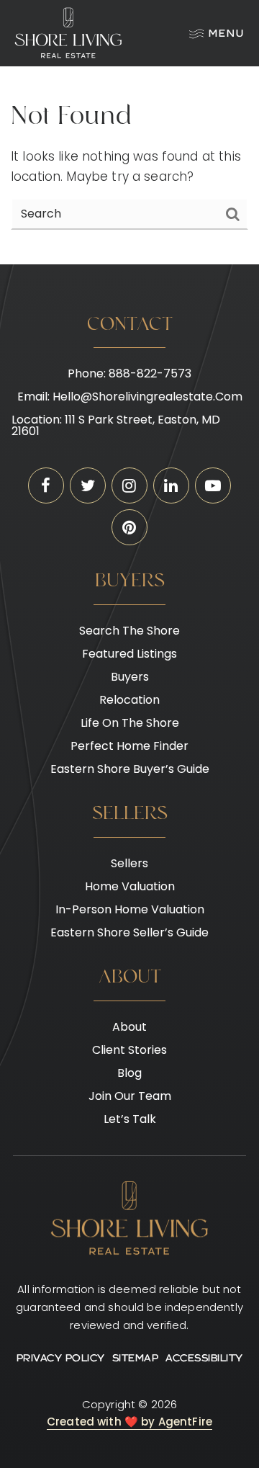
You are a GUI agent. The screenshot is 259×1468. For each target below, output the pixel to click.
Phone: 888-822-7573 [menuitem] (129, 373)
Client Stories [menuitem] (129, 1050)
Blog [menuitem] (129, 1073)
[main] (129, 165)
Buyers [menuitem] (130, 676)
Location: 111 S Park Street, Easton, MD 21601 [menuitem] (116, 425)
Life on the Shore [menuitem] (130, 723)
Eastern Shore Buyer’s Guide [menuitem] (129, 769)
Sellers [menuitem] (129, 863)
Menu (227, 34)
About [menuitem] (129, 1027)
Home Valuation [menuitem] (130, 886)
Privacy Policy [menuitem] (61, 1359)
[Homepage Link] (68, 32)
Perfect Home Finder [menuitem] (129, 746)
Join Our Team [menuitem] (129, 1096)
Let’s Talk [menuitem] (130, 1119)
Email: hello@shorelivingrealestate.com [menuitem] (129, 396)
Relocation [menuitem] (129, 700)
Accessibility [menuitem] (204, 1359)
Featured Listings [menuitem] (129, 653)
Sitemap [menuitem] (135, 1359)
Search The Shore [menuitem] (129, 630)
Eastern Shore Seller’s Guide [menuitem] (129, 932)
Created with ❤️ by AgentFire (129, 1421)
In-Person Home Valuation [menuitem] (129, 909)
